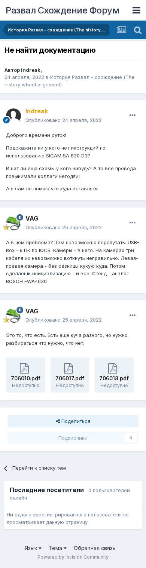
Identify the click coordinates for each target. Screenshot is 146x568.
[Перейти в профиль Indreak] (13, 115)
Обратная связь (95, 548)
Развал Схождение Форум (62, 10)
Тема (56, 548)
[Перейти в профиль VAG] (13, 223)
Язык (32, 548)
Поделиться (75, 421)
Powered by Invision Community (73, 557)
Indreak (30, 70)
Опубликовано (63, 120)
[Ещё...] (132, 115)
